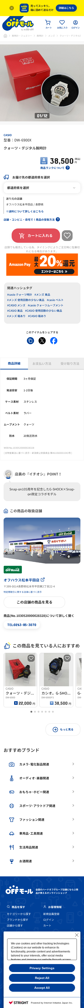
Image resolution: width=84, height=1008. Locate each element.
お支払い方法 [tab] (41, 363)
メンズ (51, 35)
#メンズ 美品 (42, 295)
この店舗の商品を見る (34, 602)
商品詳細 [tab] (14, 363)
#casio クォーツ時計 (19, 295)
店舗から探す (15, 925)
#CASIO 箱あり (37, 316)
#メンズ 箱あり (16, 316)
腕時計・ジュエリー (22, 35)
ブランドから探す (17, 920)
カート (47, 925)
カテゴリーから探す (19, 914)
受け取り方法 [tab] (69, 363)
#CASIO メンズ (16, 305)
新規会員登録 (51, 914)
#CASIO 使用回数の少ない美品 (43, 311)
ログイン (48, 920)
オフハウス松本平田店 (21, 580)
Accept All (42, 987)
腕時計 (40, 35)
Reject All (42, 978)
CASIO (8, 135)
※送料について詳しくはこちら (25, 211)
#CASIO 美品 (15, 311)
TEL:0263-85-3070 (21, 624)
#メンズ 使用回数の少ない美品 (25, 300)
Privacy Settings (42, 968)
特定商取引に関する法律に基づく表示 (23, 591)
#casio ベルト (55, 300)
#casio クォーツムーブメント (45, 305)
